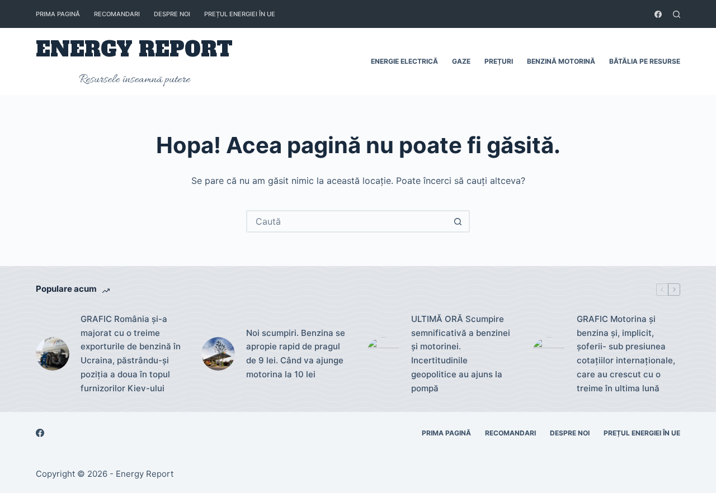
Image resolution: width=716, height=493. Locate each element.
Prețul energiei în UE (239, 14)
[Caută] (676, 14)
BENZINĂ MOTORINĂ (561, 61)
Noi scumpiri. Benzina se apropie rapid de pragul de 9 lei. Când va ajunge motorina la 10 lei (295, 354)
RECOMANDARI (117, 14)
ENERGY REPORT (134, 49)
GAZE (461, 61)
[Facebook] (658, 14)
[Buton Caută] (457, 221)
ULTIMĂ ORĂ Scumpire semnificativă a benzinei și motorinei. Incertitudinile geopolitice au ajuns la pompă (460, 354)
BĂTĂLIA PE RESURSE (644, 61)
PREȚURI (498, 61)
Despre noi (172, 14)
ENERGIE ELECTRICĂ (404, 61)
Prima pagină (58, 14)
